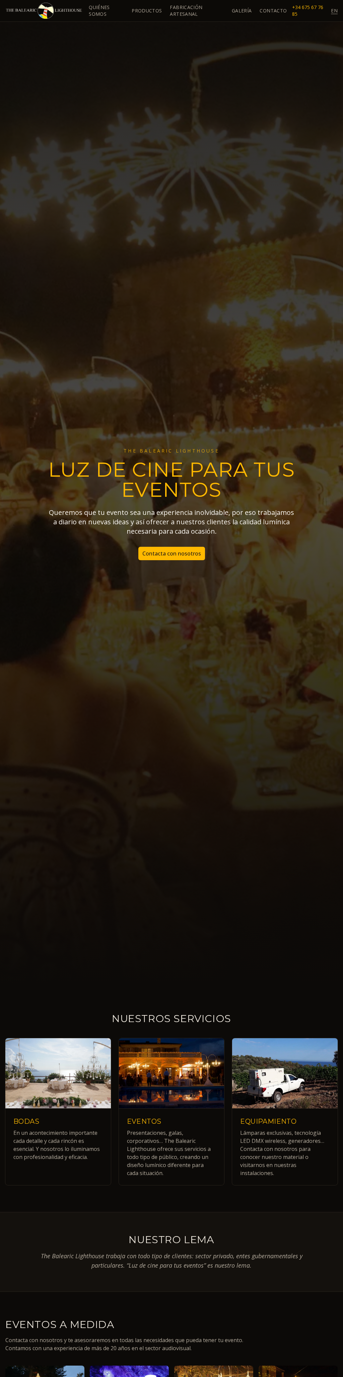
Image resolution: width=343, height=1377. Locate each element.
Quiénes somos (99, 10)
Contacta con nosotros (171, 553)
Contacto (273, 10)
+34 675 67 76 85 (307, 10)
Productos (147, 10)
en (334, 10)
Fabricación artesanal (186, 10)
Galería (242, 10)
